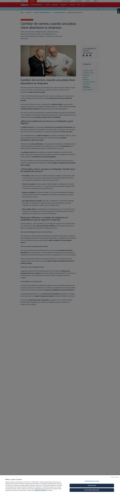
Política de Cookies (40, 490)
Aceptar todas (92, 485)
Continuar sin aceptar (115, 477)
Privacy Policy (48, 490)
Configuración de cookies (92, 481)
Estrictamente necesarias (91, 490)
